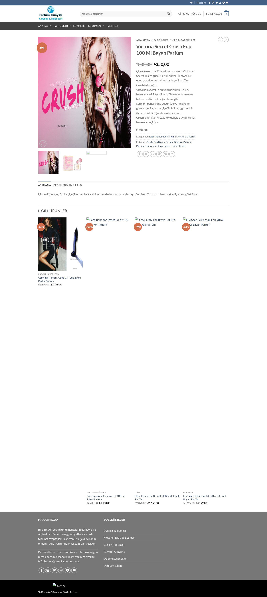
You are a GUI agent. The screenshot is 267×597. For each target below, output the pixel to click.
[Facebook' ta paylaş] (140, 154)
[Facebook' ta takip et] (210, 3)
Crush (149, 142)
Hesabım (201, 2)
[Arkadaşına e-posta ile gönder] (153, 154)
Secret (167, 146)
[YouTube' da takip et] (227, 3)
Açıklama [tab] (44, 185)
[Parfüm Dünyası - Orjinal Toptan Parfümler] (56, 13)
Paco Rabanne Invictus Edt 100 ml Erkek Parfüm (105, 497)
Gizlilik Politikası (114, 544)
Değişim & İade (113, 565)
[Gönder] (168, 14)
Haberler (112, 25)
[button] (189, 13)
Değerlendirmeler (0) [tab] (67, 185)
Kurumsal (94, 25)
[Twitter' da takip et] (217, 3)
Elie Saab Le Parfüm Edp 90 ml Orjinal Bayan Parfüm (204, 497)
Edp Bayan (159, 142)
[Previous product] (226, 39)
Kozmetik (79, 25)
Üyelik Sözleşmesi (115, 530)
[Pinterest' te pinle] (159, 154)
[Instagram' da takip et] (213, 3)
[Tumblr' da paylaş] (172, 154)
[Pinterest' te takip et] (224, 3)
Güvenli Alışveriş (114, 551)
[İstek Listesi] (191, 2)
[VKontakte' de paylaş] (166, 154)
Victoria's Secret (186, 136)
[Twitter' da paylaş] (146, 154)
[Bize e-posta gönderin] (220, 3)
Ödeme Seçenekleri (116, 558)
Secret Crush (178, 146)
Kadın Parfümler (184, 40)
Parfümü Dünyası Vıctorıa (149, 146)
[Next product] (220, 39)
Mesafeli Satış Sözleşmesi (119, 537)
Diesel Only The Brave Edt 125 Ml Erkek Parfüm (157, 497)
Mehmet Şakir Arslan (65, 592)
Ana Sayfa (44, 25)
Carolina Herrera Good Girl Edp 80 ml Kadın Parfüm (59, 279)
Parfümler (61, 25)
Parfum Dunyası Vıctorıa (178, 142)
